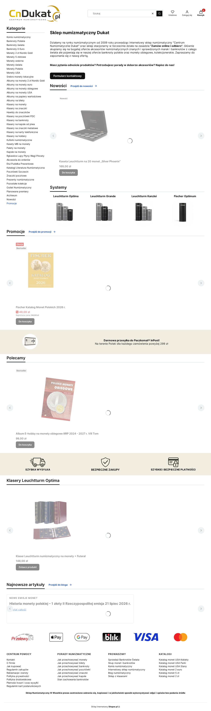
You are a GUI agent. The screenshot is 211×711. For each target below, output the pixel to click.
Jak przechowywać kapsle (71, 676)
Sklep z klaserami (117, 676)
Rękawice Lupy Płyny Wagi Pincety (25, 155)
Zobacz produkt (28, 567)
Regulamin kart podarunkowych (24, 686)
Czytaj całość (17, 609)
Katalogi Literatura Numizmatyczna (26, 167)
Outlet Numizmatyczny (19, 187)
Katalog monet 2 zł (169, 676)
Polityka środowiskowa (19, 679)
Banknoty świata (15, 45)
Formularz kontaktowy (67, 76)
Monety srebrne (15, 60)
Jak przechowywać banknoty (73, 666)
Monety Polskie (15, 68)
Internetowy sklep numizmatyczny (126, 669)
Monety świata (14, 64)
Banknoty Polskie (16, 41)
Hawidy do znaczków (18, 112)
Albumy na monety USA (19, 92)
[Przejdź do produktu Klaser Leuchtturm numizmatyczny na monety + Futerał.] (50, 521)
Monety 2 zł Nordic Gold (20, 52)
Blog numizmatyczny (119, 672)
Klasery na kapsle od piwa (21, 124)
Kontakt (11, 659)
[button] (159, 13)
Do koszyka (68, 172)
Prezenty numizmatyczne (20, 179)
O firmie (11, 663)
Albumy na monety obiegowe (22, 88)
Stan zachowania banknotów (73, 679)
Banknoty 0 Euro (15, 49)
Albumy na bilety (16, 100)
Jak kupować (14, 666)
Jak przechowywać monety (72, 659)
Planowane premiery (18, 191)
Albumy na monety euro (19, 84)
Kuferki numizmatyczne (19, 140)
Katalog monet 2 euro (170, 669)
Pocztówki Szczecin (17, 171)
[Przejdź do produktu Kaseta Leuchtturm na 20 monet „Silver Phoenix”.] (90, 127)
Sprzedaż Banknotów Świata (123, 659)
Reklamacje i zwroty (17, 672)
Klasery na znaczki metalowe (22, 128)
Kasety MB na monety (18, 144)
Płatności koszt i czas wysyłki (22, 682)
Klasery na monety (17, 104)
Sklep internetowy (104, 706)
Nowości (11, 199)
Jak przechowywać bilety (71, 663)
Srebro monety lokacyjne (20, 76)
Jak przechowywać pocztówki (73, 669)
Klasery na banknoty (18, 120)
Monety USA (13, 72)
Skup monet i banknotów (121, 663)
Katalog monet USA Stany (173, 666)
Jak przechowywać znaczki (72, 672)
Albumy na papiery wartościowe (24, 96)
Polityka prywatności (18, 676)
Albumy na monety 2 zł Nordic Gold (26, 80)
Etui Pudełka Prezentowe (20, 163)
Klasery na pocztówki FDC (21, 116)
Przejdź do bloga (58, 584)
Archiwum (12, 195)
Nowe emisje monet (23, 598)
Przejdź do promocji (40, 231)
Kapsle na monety (16, 151)
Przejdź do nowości (82, 86)
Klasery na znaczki (17, 108)
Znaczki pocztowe (17, 175)
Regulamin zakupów (17, 669)
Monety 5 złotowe (16, 56)
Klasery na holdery (17, 136)
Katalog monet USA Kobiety (174, 659)
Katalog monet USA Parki (172, 663)
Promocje (12, 203)
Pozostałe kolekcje (17, 183)
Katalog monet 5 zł (169, 672)
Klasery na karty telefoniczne (22, 132)
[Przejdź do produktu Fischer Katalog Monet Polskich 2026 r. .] (40, 272)
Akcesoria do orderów (18, 159)
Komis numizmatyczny (19, 37)
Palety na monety (16, 147)
